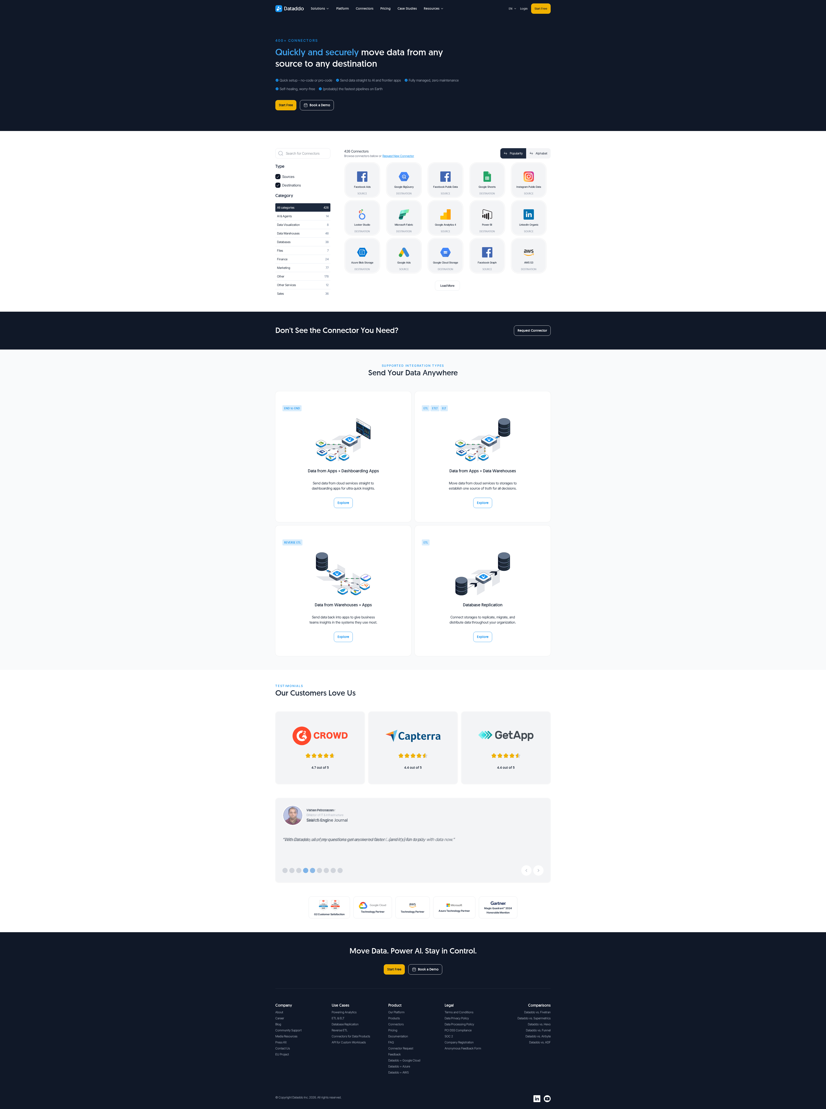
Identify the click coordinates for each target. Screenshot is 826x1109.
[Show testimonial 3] (298, 870)
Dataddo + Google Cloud (404, 1060)
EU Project (282, 1054)
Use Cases (340, 1005)
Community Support (288, 1030)
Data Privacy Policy (457, 1018)
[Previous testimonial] (526, 870)
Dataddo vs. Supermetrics (534, 1018)
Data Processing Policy (459, 1024)
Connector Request (400, 1048)
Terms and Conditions (459, 1012)
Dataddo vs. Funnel (538, 1030)
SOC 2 (449, 1036)
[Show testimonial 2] (291, 870)
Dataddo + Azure (399, 1066)
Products (394, 1018)
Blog (278, 1024)
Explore (343, 503)
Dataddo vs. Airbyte (538, 1036)
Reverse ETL (340, 1030)
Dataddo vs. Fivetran (537, 1012)
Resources (431, 8)
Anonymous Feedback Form (463, 1048)
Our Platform (396, 1012)
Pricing (385, 8)
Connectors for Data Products (351, 1036)
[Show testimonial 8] (333, 870)
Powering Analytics (344, 1012)
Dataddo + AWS (398, 1072)
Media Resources (286, 1036)
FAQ (391, 1042)
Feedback (394, 1054)
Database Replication (345, 1024)
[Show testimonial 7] (326, 870)
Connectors (364, 8)
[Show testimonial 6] (319, 870)
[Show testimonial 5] (312, 870)
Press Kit (281, 1042)
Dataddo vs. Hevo (539, 1024)
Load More (447, 285)
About (279, 1012)
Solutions (318, 8)
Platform (342, 8)
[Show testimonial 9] (340, 870)
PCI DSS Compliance (458, 1030)
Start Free (541, 9)
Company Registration (459, 1042)
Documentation (398, 1036)
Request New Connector (398, 156)
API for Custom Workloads (349, 1042)
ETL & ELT (338, 1018)
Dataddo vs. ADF (540, 1042)
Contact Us (282, 1048)
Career (279, 1018)
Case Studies (407, 8)
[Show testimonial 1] (285, 870)
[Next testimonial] (538, 870)
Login (524, 9)
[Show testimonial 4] (305, 870)
